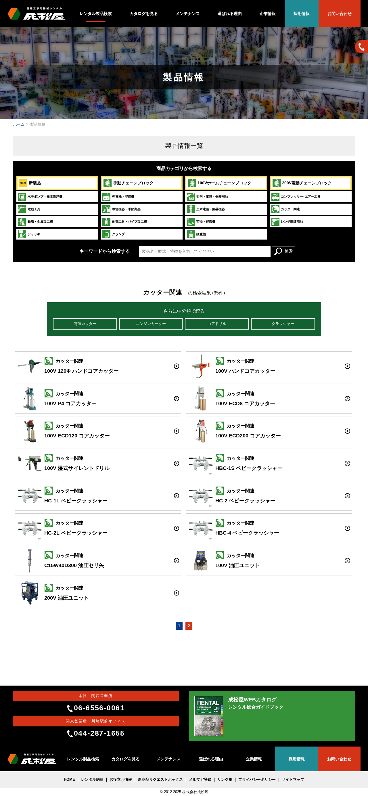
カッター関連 (290, 209)
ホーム (18, 125)
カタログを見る (144, 13)
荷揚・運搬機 (205, 221)
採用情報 (302, 13)
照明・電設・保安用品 (212, 196)
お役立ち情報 (121, 780)
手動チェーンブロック (133, 183)
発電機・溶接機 (123, 196)
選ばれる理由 (230, 13)
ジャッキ (34, 234)
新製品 (35, 183)
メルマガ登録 (200, 780)
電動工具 (34, 209)
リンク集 (224, 780)
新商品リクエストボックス (160, 780)
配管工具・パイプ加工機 (129, 221)
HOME (69, 780)
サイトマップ (293, 780)
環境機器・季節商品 (126, 209)
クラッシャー (283, 324)
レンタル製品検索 (96, 13)
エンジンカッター (151, 324)
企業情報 (268, 13)
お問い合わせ (339, 13)
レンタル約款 (92, 780)
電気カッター (85, 324)
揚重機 (201, 234)
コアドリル (217, 324)
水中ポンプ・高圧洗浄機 (45, 196)
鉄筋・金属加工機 (40, 221)
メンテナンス (188, 13)
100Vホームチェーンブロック (224, 183)
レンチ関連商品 (292, 221)
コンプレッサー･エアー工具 (301, 196)
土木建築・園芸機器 (210, 209)
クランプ (118, 234)
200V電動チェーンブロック (307, 183)
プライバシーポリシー (257, 780)
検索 (289, 251)
